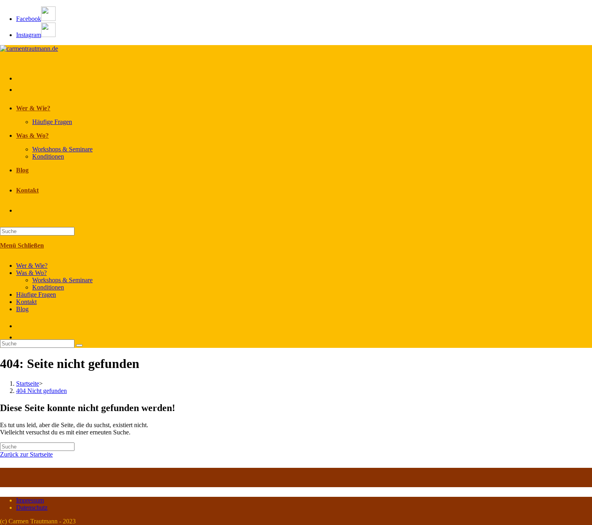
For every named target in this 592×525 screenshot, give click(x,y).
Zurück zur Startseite (26, 454)
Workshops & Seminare (62, 280)
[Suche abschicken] (79, 345)
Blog (22, 309)
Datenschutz (32, 507)
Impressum (30, 500)
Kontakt (26, 301)
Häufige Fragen (36, 294)
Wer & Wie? (32, 265)
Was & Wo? (31, 272)
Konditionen (48, 287)
